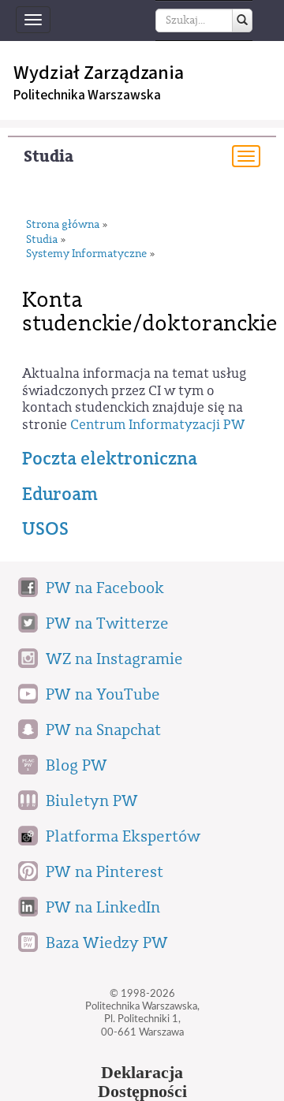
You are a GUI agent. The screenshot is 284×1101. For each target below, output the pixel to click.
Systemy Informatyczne (86, 254)
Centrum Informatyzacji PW (157, 425)
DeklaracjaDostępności (142, 1082)
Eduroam (60, 494)
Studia (48, 156)
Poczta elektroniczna (109, 459)
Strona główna (62, 225)
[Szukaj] (242, 20)
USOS (45, 529)
